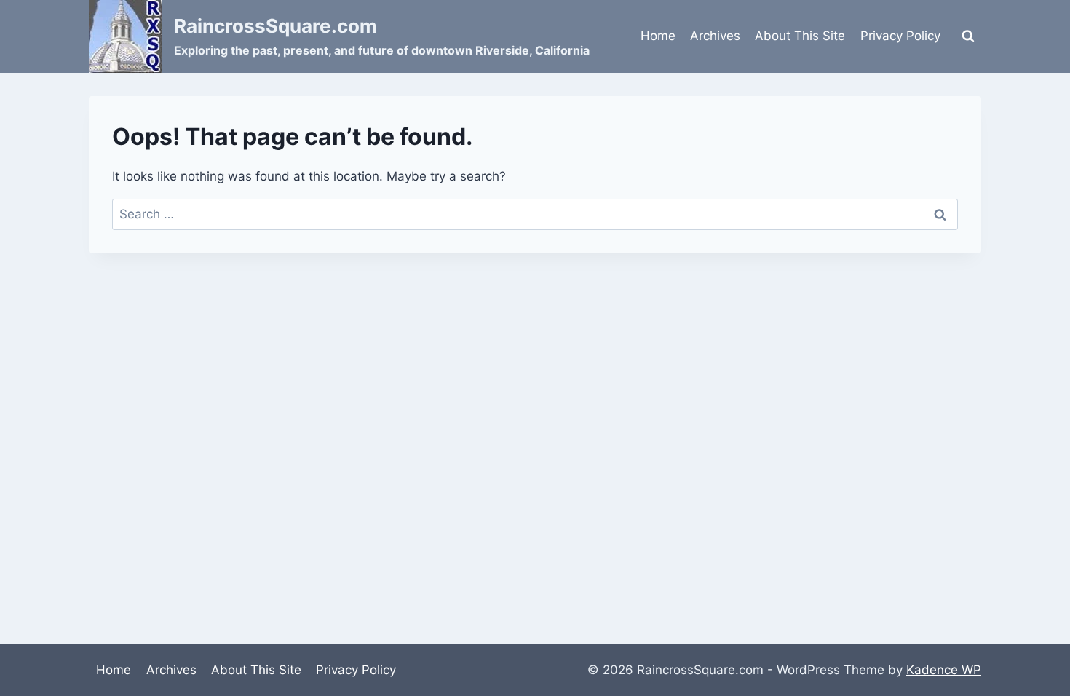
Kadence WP (943, 670)
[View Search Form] (968, 36)
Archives (715, 35)
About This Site (800, 35)
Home (658, 35)
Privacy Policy (900, 35)
